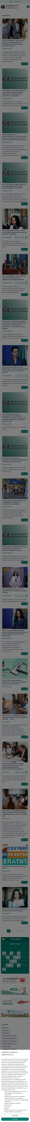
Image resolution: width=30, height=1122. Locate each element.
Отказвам (15, 1115)
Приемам (15, 1119)
